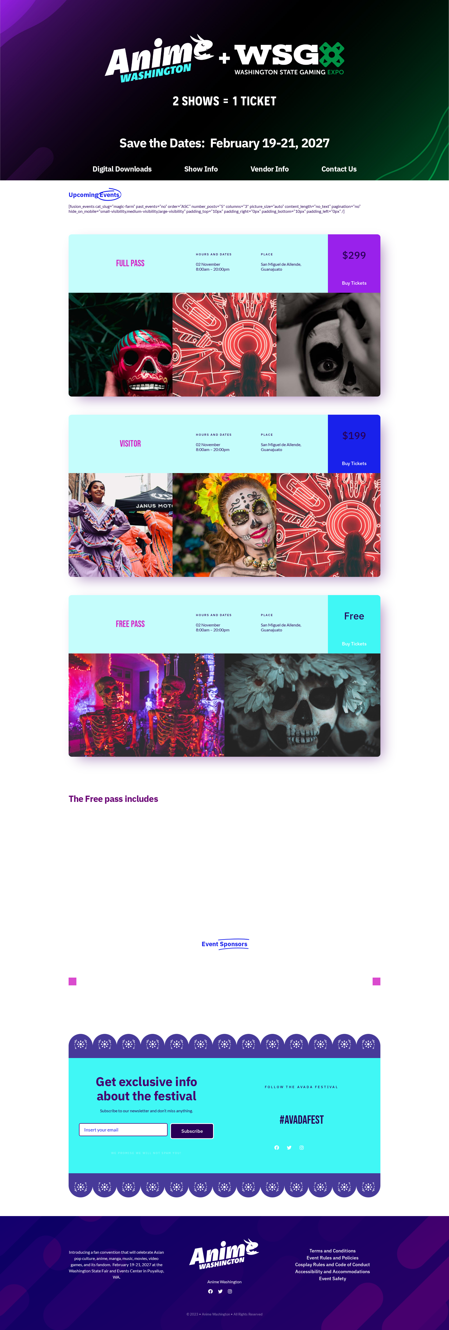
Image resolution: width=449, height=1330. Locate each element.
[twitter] (289, 1147)
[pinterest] (327, 1148)
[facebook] (277, 1147)
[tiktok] (239, 1291)
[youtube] (314, 1148)
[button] (72, 981)
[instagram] (302, 1147)
